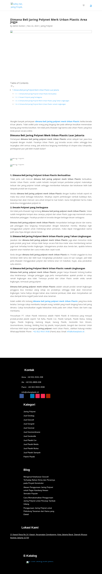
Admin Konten (19, 26)
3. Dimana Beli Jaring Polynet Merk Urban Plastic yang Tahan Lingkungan (43, 101)
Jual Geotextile (30, 436)
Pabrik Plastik (29, 457)
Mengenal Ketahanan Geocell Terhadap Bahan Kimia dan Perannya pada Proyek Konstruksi (39, 480)
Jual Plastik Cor (30, 440)
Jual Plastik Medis (31, 444)
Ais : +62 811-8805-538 (31, 382)
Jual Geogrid (29, 424)
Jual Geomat (29, 428)
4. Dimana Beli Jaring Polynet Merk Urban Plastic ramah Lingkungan (42, 104)
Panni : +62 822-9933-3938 (33, 387)
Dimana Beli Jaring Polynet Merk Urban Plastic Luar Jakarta (36, 90)
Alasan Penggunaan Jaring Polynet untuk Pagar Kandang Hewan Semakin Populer (38, 490)
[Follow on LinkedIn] (32, 396)
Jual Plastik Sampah (32, 452)
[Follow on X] (27, 396)
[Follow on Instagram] (37, 396)
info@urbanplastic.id (30, 392)
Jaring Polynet (47, 26)
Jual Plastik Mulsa (31, 448)
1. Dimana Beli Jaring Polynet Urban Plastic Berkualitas (37, 94)
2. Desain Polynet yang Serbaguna (30, 97)
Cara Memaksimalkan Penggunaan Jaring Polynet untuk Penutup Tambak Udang (39, 501)
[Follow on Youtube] (48, 396)
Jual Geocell (29, 420)
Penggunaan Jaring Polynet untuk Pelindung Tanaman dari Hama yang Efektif (39, 511)
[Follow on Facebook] (22, 396)
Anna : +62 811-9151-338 (32, 377)
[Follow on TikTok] (43, 396)
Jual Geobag (29, 416)
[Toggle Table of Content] (12, 86)
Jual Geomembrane (32, 432)
